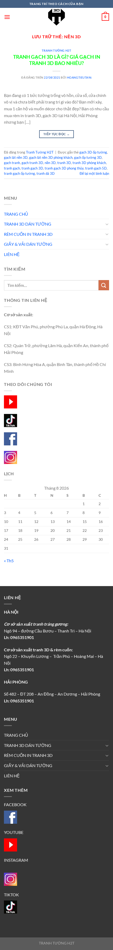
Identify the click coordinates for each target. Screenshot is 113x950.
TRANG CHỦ (16, 213)
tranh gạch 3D (32, 168)
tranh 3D (64, 163)
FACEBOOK (15, 804)
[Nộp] (104, 285)
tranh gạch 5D (96, 168)
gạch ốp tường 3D (88, 157)
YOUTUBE (13, 832)
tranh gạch (12, 168)
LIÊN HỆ (12, 254)
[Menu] (7, 16)
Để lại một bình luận (94, 173)
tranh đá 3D (46, 173)
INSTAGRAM (16, 860)
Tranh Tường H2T (56, 50)
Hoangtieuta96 (79, 77)
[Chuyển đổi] (107, 224)
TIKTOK (11, 894)
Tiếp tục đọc (56, 134)
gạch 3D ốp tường (93, 152)
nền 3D (50, 163)
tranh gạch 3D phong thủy (64, 168)
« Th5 (9, 560)
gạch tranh (12, 163)
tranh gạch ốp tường (19, 173)
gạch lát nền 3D (16, 157)
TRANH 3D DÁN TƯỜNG (27, 223)
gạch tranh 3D (32, 163)
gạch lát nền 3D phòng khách (51, 157)
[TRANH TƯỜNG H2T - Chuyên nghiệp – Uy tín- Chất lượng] (56, 17)
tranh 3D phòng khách (89, 163)
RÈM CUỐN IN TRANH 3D (28, 234)
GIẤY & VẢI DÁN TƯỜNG (28, 244)
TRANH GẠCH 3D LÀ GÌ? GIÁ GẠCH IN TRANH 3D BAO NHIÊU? (56, 60)
